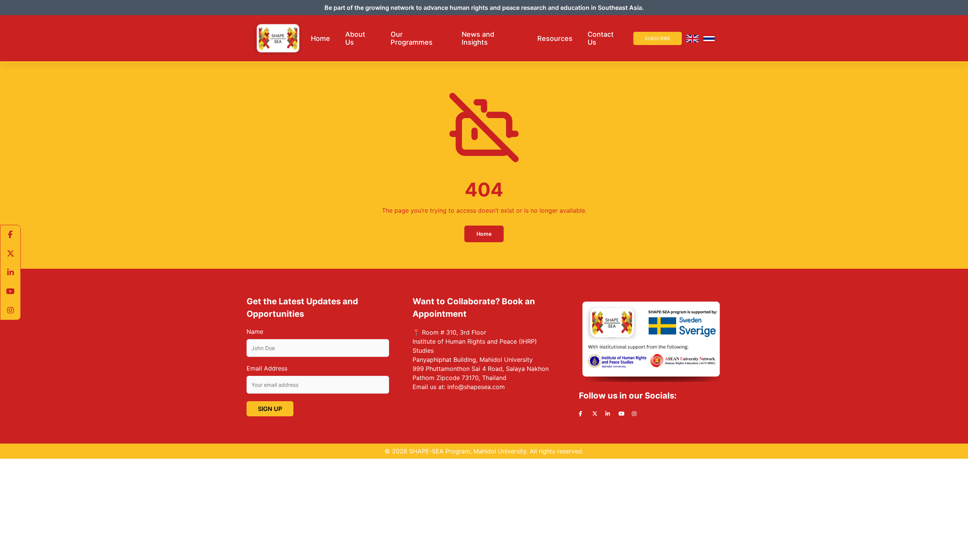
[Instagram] (10, 310)
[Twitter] (10, 253)
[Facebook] (10, 234)
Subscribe (657, 38)
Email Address (267, 368)
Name (255, 331)
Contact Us (601, 38)
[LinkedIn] (10, 272)
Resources (554, 38)
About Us (355, 38)
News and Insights (478, 38)
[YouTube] (10, 291)
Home (320, 38)
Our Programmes (412, 38)
